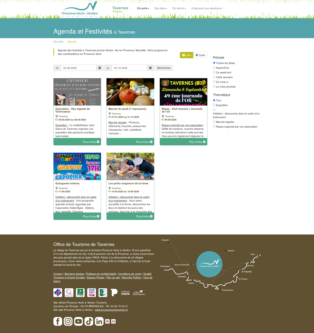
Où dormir (178, 8)
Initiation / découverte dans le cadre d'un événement (236, 115)
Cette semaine (224, 77)
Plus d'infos (90, 142)
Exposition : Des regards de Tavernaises (72, 110)
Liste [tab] (188, 55)
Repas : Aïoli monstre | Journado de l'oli (182, 110)
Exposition (222, 105)
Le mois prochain (226, 86)
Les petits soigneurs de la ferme (128, 183)
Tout (218, 100)
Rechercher (164, 68)
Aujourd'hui (222, 67)
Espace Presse (95, 277)
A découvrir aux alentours (206, 8)
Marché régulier (225, 122)
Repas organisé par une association (236, 126)
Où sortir (142, 8)
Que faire (159, 8)
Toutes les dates (225, 63)
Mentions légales (74, 274)
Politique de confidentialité (101, 274)
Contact (57, 274)
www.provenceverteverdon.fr (111, 310)
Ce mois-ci (222, 82)
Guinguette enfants (67, 183)
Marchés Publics (131, 277)
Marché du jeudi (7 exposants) (127, 109)
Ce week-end (223, 72)
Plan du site (113, 277)
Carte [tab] (201, 55)
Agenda (71, 41)
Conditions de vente (129, 274)
